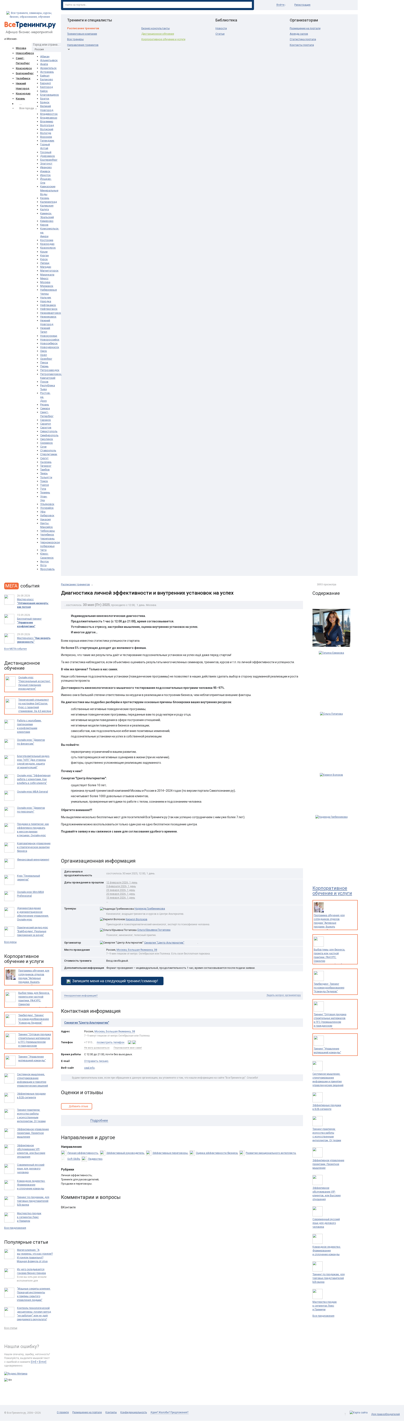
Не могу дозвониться (96, 1047)
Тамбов (45, 469)
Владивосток (49, 113)
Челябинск (23, 78)
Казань (20, 98)
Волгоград (47, 125)
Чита (43, 549)
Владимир (46, 121)
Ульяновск (47, 504)
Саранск (45, 420)
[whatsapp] (130, 1042)
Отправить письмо (96, 1061)
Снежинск (46, 442)
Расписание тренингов (83, 28)
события (22, 586)
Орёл (43, 355)
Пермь (44, 366)
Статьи (220, 33)
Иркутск (45, 175)
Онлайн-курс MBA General (32, 791)
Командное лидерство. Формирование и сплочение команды (326, 1250)
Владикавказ (48, 117)
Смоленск (46, 439)
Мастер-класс (33, 640)
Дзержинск (47, 156)
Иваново (46, 167)
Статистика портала (303, 39)
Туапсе (44, 484)
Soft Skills (73, 1158)
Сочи (43, 446)
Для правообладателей (385, 1414)
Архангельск (48, 68)
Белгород (46, 87)
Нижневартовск (50, 312)
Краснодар (23, 93)
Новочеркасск (49, 347)
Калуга (44, 209)
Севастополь (48, 431)
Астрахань (47, 71)
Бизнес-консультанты (155, 28)
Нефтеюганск (48, 308)
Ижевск (45, 171)
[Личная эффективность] (331, 628)
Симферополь (49, 435)
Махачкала (47, 274)
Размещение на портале (305, 28)
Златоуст (46, 163)
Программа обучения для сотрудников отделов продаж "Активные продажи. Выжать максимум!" (329, 923)
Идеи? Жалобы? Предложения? (169, 1412)
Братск (44, 98)
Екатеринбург (25, 73)
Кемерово (46, 221)
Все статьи (10, 1328)
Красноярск (24, 68)
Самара (45, 408)
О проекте (63, 1412)
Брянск (44, 102)
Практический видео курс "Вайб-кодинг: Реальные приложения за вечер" (32, 931)
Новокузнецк (48, 335)
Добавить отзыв (78, 1106)
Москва (21, 48)
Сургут (44, 458)
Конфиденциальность (133, 1412)
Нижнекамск (48, 316)
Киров (44, 224)
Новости (221, 28)
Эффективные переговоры (170, 1153)
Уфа (42, 511)
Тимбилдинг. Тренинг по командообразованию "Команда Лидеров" (329, 987)
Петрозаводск (49, 370)
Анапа (44, 64)
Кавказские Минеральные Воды (49, 190)
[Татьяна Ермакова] (331, 679)
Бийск (44, 91)
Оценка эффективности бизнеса (217, 1153)
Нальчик (45, 297)
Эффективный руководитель (125, 1153)
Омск (43, 351)
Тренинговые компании (82, 33)
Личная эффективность (82, 1153)
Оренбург (46, 358)
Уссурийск (47, 507)
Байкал (44, 75)
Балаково (46, 79)
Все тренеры (75, 39)
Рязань (44, 404)
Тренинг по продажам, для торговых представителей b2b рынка (328, 1278)
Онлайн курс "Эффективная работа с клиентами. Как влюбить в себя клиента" (33, 779)
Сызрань (46, 462)
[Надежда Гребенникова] (331, 843)
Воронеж (46, 136)
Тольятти (46, 477)
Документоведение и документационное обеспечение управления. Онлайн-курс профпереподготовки (33, 916)
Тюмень (45, 492)
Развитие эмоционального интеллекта (271, 1153)
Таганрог (45, 465)
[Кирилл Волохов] (331, 792)
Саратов (45, 427)
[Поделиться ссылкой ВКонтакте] (64, 847)
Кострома (46, 240)
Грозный (45, 152)
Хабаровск (47, 515)
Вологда (45, 133)
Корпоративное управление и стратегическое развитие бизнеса (33, 847)
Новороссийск (49, 339)
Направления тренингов (82, 44)
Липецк (44, 263)
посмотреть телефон (110, 1042)
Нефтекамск (48, 305)
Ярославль (47, 569)
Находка (45, 301)
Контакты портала (302, 44)
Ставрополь (48, 450)
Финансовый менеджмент (33, 859)
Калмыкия (46, 205)
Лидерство (95, 1158)
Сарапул (45, 423)
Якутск (44, 561)
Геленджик (47, 140)
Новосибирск (25, 53)
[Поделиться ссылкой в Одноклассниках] (73, 847)
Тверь (44, 473)
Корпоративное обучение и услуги (163, 39)
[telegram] (134, 1042)
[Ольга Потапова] (331, 740)
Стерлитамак (48, 454)
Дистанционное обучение (157, 33)
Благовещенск (49, 94)
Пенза (44, 362)
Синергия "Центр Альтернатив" (164, 942)
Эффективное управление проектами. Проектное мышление (328, 1164)
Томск (44, 481)
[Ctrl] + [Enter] (38, 1361)
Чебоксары (47, 530)
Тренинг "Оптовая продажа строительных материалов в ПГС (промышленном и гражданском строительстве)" (330, 1022)
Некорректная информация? (81, 995)
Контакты (111, 1412)
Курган (44, 255)
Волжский (46, 129)
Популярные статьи (26, 1242)
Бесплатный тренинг (29, 622)
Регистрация (302, 4)
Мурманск (46, 286)
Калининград (48, 201)
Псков (44, 381)
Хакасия (45, 519)
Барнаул (45, 83)
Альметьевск (49, 60)
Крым (44, 251)
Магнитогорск (49, 270)
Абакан (44, 56)
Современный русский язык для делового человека (326, 1223)
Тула (43, 488)
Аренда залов (299, 33)
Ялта (43, 565)
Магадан (45, 266)
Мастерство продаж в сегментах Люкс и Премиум (324, 1305)
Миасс (44, 278)
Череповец (47, 538)
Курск (44, 259)
